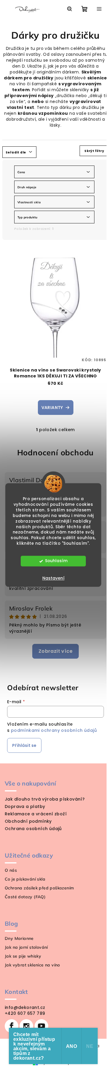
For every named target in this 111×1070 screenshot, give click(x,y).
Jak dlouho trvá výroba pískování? (45, 799)
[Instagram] (26, 1026)
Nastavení (53, 578)
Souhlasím (56, 561)
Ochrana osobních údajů (33, 829)
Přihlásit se (24, 745)
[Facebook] (11, 1026)
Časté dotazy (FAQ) (25, 897)
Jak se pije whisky (23, 956)
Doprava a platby (25, 806)
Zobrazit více (55, 651)
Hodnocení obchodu (55, 452)
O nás (11, 870)
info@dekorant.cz (25, 1007)
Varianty (52, 407)
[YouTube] (41, 1026)
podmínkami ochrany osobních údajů (54, 730)
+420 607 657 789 (25, 1013)
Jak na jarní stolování (26, 947)
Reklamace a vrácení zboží (36, 814)
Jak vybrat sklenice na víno (32, 965)
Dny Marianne (19, 938)
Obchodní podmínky (28, 821)
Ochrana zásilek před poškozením (39, 888)
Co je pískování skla (25, 879)
